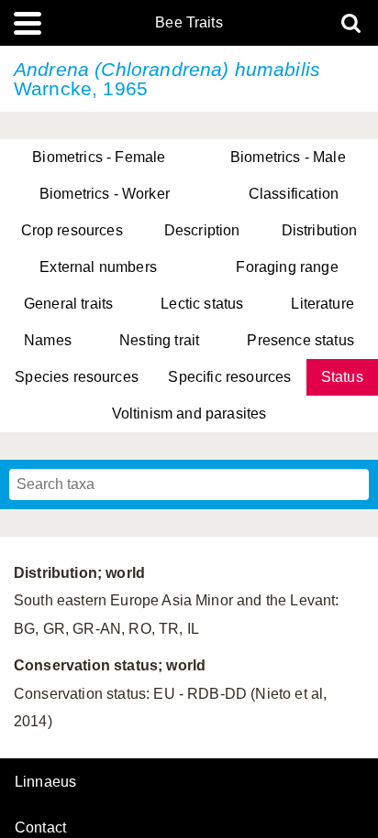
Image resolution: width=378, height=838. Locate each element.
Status (342, 377)
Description (202, 230)
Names (48, 340)
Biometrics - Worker (104, 193)
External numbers (98, 267)
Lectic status (202, 303)
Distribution (320, 230)
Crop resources (72, 230)
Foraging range (287, 267)
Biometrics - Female (98, 157)
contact (40, 827)
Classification (294, 193)
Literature (322, 303)
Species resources (77, 377)
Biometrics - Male (288, 157)
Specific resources (229, 377)
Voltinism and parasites (189, 413)
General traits (68, 303)
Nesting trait (159, 340)
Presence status (300, 340)
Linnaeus (45, 782)
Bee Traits (189, 23)
